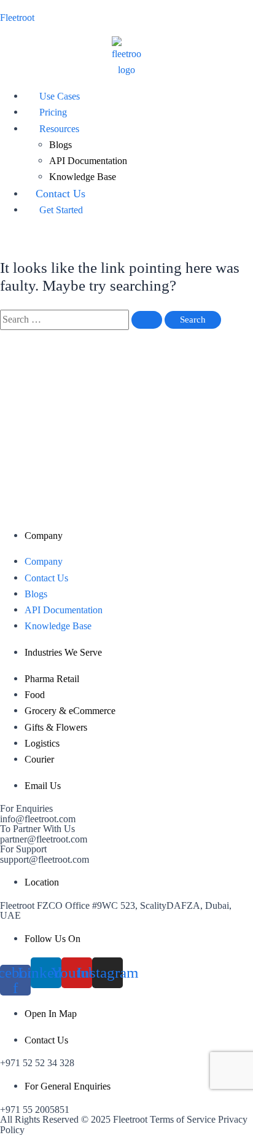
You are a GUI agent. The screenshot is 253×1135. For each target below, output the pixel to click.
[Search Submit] (146, 320)
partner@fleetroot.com (43, 839)
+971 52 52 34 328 (37, 1063)
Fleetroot (17, 17)
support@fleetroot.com (44, 859)
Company (44, 561)
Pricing (53, 112)
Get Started (61, 210)
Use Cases (59, 96)
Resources (59, 129)
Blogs (60, 145)
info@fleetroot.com (38, 819)
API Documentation (88, 161)
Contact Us (60, 193)
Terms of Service (183, 1119)
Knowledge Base (82, 177)
